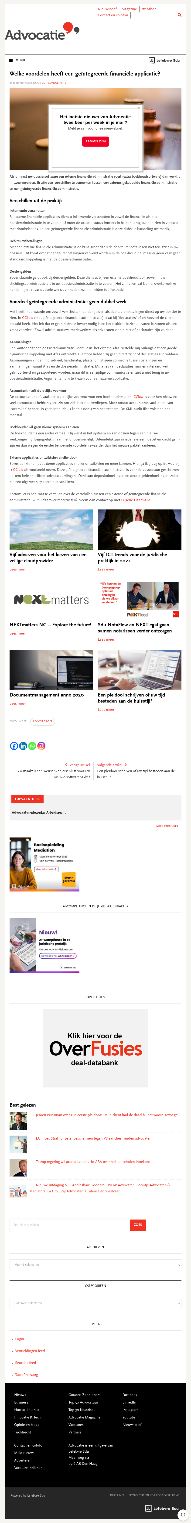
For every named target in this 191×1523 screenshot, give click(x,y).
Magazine (129, 9)
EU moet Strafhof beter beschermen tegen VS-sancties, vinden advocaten (93, 1138)
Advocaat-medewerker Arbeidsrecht (39, 813)
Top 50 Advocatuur (83, 1402)
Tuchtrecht (22, 1432)
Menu (20, 60)
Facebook (130, 1395)
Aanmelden (95, 141)
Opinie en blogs (26, 1425)
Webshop (149, 9)
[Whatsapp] (32, 746)
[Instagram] (41, 746)
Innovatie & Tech (27, 1417)
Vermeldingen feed (30, 1351)
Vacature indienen (28, 1468)
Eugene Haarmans (135, 500)
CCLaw (27, 318)
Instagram (131, 1410)
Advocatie (42, 32)
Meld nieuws (24, 1453)
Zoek (140, 1225)
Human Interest (26, 1410)
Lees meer (18, 569)
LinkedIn (129, 1402)
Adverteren (22, 1460)
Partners (75, 1432)
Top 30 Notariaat (81, 1410)
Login (19, 1339)
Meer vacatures (167, 826)
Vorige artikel (80, 765)
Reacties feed (25, 1363)
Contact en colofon (113, 15)
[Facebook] (14, 746)
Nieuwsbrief (107, 9)
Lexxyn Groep (42, 721)
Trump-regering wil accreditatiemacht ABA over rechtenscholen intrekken (93, 1162)
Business (21, 1402)
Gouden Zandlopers (84, 1395)
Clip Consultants (54, 83)
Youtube (129, 1417)
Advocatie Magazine (84, 1417)
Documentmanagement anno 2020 (47, 695)
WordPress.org (26, 1375)
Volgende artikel (109, 765)
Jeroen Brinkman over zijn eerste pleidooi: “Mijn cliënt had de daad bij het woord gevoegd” (107, 1115)
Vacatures (76, 1425)
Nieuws (20, 1395)
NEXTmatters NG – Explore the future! (50, 625)
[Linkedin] (23, 746)
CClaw (138, 397)
